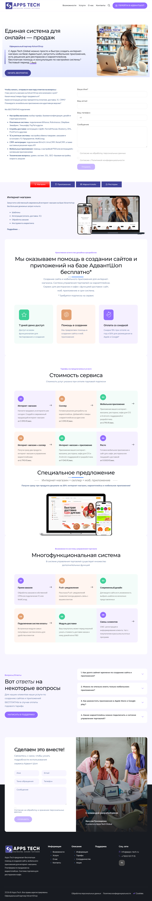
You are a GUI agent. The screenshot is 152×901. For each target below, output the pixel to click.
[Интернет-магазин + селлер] (51, 444)
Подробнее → (13, 229)
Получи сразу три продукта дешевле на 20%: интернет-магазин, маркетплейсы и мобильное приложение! (76, 486)
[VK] (122, 863)
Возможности (69, 6)
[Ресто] (133, 444)
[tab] (40, 184)
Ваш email (82, 101)
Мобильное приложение (112, 404)
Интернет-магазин (27, 405)
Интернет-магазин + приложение (75, 445)
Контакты (100, 6)
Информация (82, 852)
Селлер (63, 405)
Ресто (103, 445)
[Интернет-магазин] (51, 405)
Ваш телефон (83, 113)
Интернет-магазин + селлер (32, 445)
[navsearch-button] (109, 5)
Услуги (82, 6)
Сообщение (83, 125)
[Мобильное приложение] (133, 404)
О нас (91, 6)
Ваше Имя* (82, 89)
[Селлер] (92, 405)
